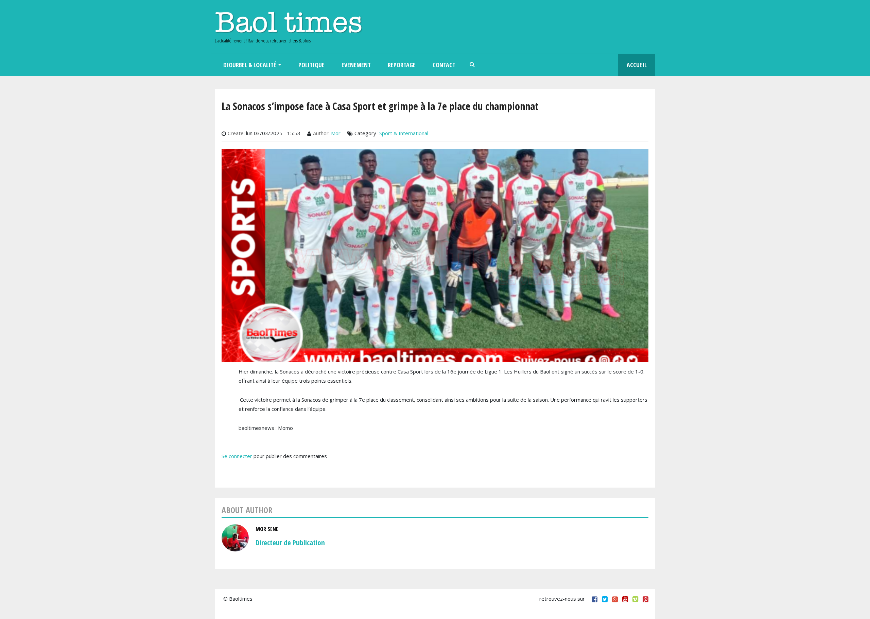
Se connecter (237, 456)
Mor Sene (267, 529)
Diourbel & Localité (249, 65)
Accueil (637, 65)
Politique (311, 65)
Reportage (402, 65)
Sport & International (403, 133)
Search (472, 65)
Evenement (356, 65)
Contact (444, 65)
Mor (336, 133)
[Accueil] (288, 22)
